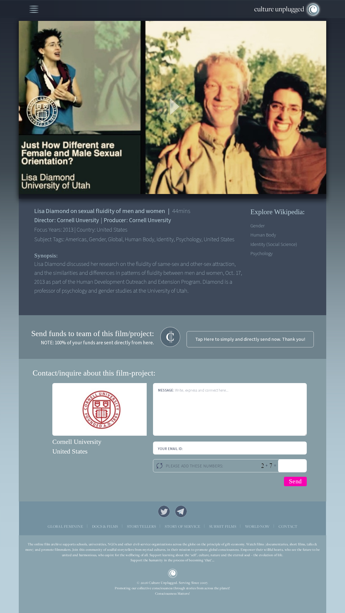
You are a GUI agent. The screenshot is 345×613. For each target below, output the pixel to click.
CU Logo (172, 573)
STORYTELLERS (141, 526)
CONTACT (288, 526)
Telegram (181, 511)
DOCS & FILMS (105, 526)
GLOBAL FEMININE (65, 526)
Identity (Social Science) (273, 244)
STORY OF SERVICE (182, 526)
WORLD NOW (257, 526)
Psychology (261, 253)
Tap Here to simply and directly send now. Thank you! (250, 339)
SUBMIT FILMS (222, 526)
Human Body (263, 235)
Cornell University (76, 441)
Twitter (164, 511)
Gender (257, 225)
